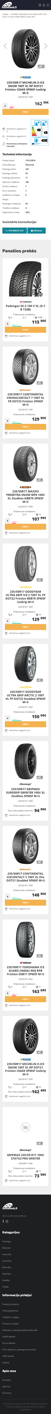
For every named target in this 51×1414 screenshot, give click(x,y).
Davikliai (6, 1280)
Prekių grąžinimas (10, 1310)
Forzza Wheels (8, 1343)
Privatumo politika (10, 1323)
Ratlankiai (6, 1274)
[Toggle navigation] (47, 5)
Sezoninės (7, 1261)
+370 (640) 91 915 (15, 230)
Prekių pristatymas (10, 1304)
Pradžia (5, 14)
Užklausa (37, 230)
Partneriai (6, 1393)
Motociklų (6, 1267)
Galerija (5, 1362)
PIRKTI (26, 112)
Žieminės (6, 1248)
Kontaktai (6, 1380)
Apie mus (6, 1386)
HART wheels (8, 1356)
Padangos (6, 1241)
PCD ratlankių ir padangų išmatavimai (19, 1349)
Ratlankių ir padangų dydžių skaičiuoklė (19, 1330)
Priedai (5, 1286)
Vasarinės (6, 1254)
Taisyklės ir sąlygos (10, 1317)
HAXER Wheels (8, 1336)
